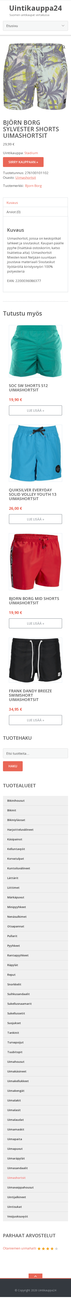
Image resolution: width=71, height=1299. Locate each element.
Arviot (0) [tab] (14, 212)
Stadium (31, 153)
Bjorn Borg (33, 185)
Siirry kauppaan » (23, 162)
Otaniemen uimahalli (19, 1248)
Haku (12, 766)
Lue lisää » (35, 410)
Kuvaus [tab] (12, 202)
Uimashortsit (25, 177)
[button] (64, 47)
